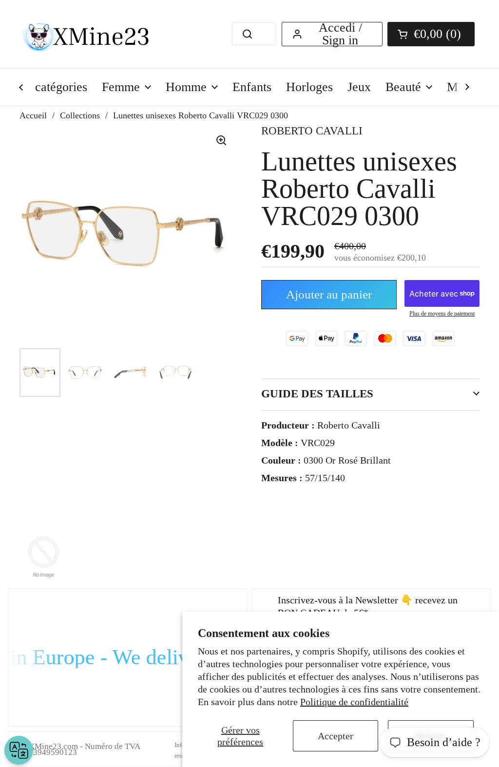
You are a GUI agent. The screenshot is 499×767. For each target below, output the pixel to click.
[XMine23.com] (96, 34)
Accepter (335, 735)
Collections (80, 115)
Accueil (33, 115)
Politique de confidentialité (354, 701)
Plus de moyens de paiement (442, 314)
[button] (431, 34)
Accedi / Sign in (340, 34)
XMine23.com (53, 746)
